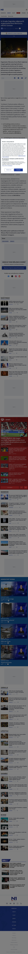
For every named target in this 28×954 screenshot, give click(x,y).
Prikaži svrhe (8, 169)
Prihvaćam (18, 169)
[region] (14, 156)
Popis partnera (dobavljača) (7, 165)
